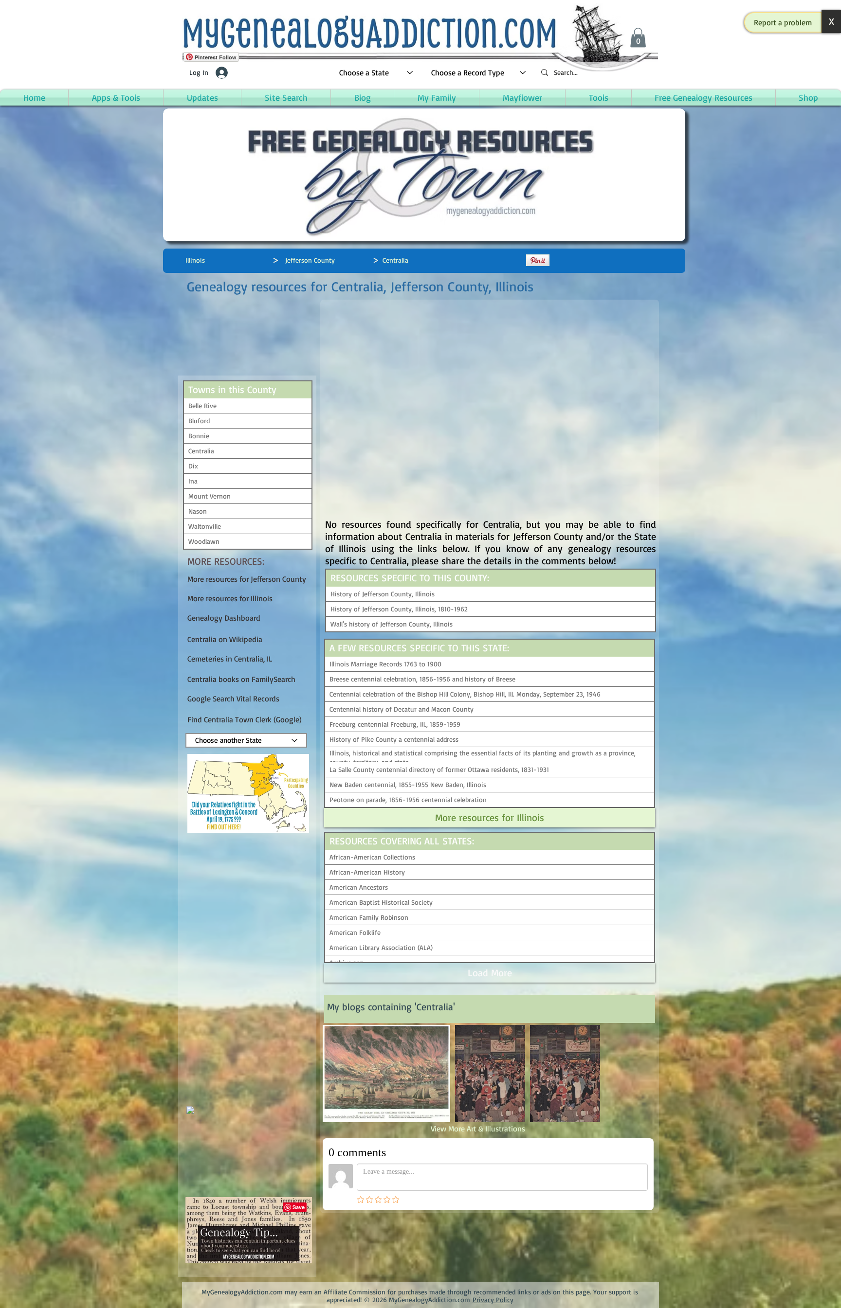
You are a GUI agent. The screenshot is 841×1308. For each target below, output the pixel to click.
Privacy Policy (493, 1299)
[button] (783, 22)
